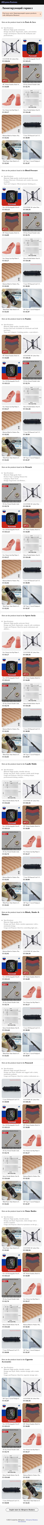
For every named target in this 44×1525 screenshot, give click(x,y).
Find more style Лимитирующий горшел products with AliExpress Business (19, 14)
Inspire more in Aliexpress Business (22, 1510)
